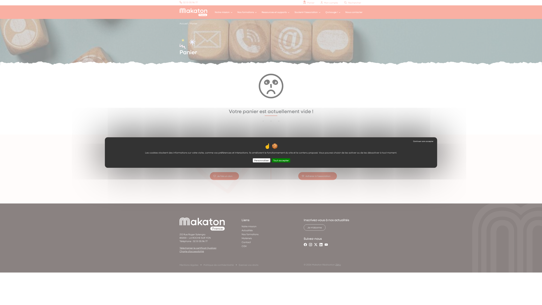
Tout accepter (281, 160)
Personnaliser (261, 160)
